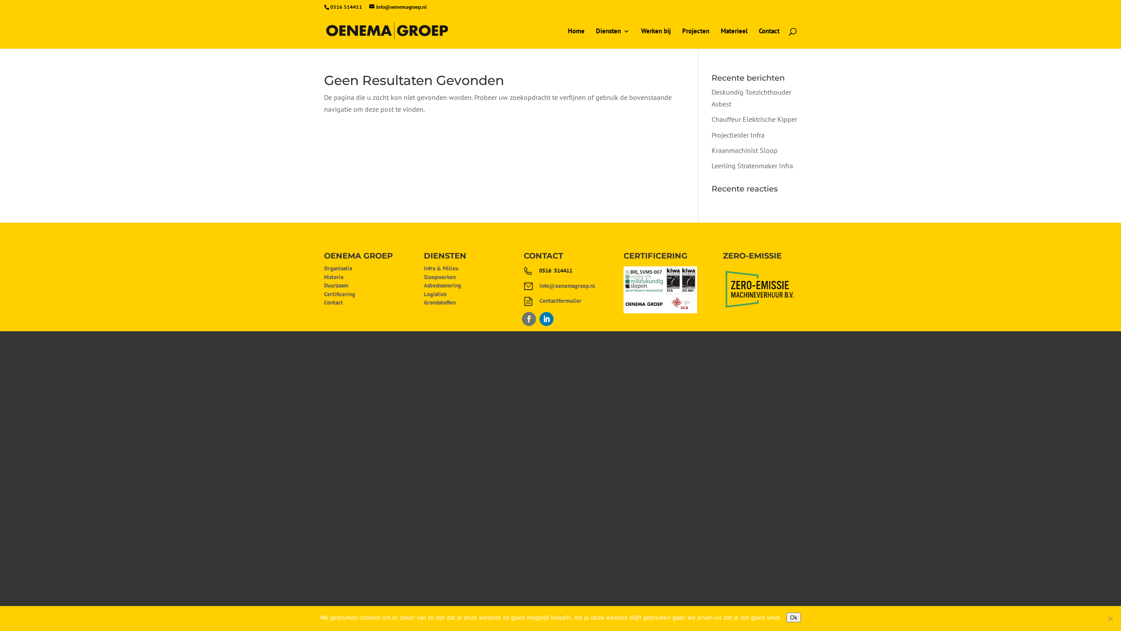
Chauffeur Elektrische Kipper (754, 119)
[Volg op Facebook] (529, 319)
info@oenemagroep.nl (567, 286)
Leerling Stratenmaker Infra (752, 165)
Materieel (734, 31)
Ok (793, 617)
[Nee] (1110, 618)
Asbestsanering (442, 285)
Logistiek (435, 294)
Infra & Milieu (441, 268)
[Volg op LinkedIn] (546, 319)
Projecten (695, 31)
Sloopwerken (440, 277)
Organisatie (338, 268)
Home (576, 31)
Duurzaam (336, 285)
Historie (334, 277)
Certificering (339, 294)
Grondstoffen (440, 302)
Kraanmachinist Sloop (745, 150)
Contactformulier (560, 301)
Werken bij (656, 31)
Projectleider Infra (738, 135)
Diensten (608, 31)
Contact (769, 31)
